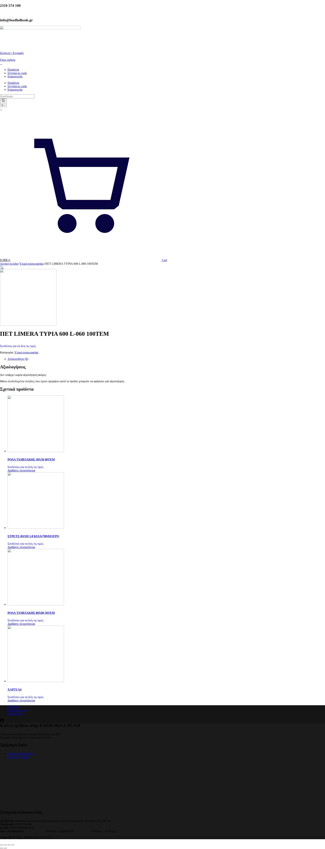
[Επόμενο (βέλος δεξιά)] (5, 848)
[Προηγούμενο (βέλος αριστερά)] (1, 848)
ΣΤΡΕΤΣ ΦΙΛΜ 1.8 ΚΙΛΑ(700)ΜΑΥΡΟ (33, 536)
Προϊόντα (13, 69)
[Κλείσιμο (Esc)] (12, 844)
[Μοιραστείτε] (9, 844)
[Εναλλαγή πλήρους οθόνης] (5, 844)
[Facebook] (2, 721)
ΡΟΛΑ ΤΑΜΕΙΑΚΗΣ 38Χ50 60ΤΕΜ (31, 459)
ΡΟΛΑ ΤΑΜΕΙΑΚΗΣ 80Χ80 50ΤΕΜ (31, 612)
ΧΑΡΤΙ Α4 (14, 689)
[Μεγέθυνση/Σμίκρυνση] (1, 844)
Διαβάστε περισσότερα (21, 470)
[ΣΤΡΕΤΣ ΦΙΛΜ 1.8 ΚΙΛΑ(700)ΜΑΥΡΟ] (36, 527)
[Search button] (3, 102)
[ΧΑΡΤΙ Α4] (36, 681)
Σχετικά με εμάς (17, 73)
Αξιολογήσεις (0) (18, 358)
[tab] (166, 359)
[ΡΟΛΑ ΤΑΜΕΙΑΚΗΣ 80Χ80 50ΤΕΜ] (36, 604)
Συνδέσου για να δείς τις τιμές (18, 346)
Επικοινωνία (15, 76)
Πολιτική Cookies (18, 757)
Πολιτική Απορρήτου (20, 753)
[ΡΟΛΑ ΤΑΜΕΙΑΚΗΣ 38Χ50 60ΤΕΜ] (36, 451)
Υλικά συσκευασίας (26, 352)
